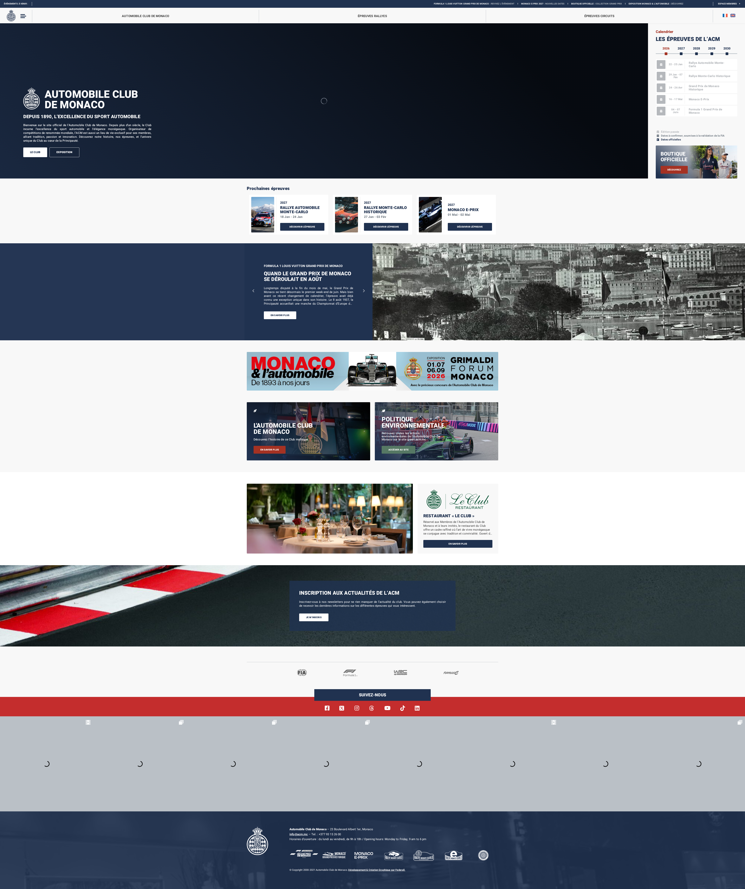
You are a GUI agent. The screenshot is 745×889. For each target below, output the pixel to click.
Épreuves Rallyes (372, 16)
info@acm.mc (298, 834)
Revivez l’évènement (373, 3)
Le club (35, 152)
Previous (253, 290)
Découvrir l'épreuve (302, 227)
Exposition (64, 152)
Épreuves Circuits (599, 16)
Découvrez (548, 3)
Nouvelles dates (425, 3)
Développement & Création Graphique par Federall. (376, 870)
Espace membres (728, 3)
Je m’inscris (314, 617)
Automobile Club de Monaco (145, 16)
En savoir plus (280, 315)
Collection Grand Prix (479, 3)
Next (364, 290)
